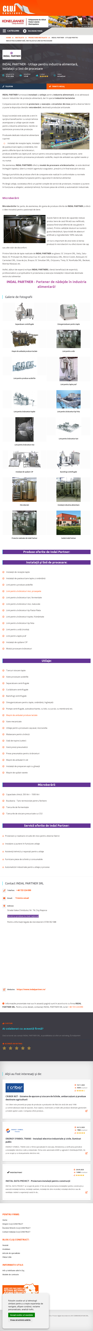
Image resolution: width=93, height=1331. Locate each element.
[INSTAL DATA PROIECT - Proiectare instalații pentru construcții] (15, 1172)
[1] (4, 1048)
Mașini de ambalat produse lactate (21, 715)
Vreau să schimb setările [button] (20, 1320)
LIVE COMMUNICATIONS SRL (79, 1316)
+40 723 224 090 (75, 1007)
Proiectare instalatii (37, 37)
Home (8, 37)
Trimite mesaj (58, 86)
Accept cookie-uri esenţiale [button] (21, 1315)
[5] (29, 1048)
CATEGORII (13, 31)
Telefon (9, 86)
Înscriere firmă (35, 31)
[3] (17, 1048)
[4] (23, 1048)
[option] (46, 21)
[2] (10, 1048)
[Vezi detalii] (86, 1111)
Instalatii (19, 37)
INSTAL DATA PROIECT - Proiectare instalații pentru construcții (38, 1181)
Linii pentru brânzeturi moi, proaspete (23, 591)
